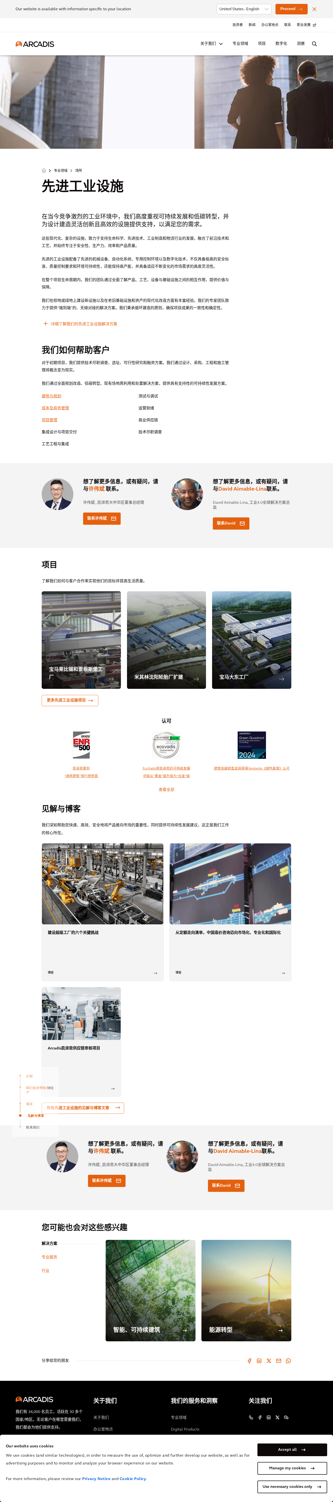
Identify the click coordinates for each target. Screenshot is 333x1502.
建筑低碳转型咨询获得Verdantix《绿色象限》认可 (252, 768)
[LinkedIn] (259, 1361)
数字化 (281, 44)
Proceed (287, 9)
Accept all (287, 1450)
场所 (78, 171)
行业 (45, 1271)
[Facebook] (249, 1361)
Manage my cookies (287, 1468)
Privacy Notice (96, 1479)
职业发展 (304, 25)
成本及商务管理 (55, 408)
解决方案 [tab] (49, 1244)
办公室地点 (269, 25)
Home (44, 170)
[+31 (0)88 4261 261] (251, 1417)
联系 (287, 25)
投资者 (238, 25)
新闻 (252, 25)
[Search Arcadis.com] (314, 44)
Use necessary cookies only (287, 1487)
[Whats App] (288, 1361)
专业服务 (49, 1257)
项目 (262, 44)
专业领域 (240, 44)
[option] (81, 640)
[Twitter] (269, 1361)
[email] (279, 1361)
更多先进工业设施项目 (66, 700)
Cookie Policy (133, 1479)
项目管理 (49, 420)
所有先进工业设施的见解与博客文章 (78, 1108)
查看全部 (166, 790)
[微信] (286, 1417)
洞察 (301, 44)
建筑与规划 (51, 396)
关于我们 (208, 44)
